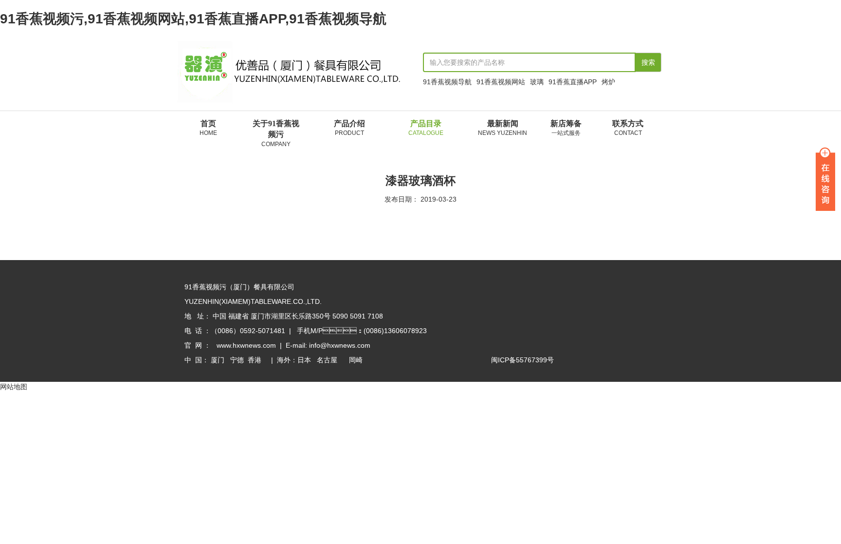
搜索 (648, 62)
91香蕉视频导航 (447, 82)
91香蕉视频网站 (500, 82)
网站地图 (13, 387)
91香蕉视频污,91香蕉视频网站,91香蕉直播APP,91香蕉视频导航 (193, 18)
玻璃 (537, 82)
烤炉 (608, 82)
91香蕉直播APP (572, 82)
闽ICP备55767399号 (522, 360)
